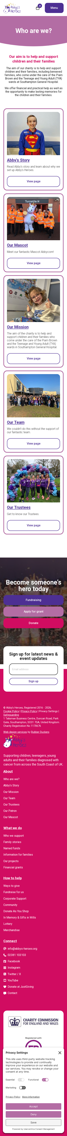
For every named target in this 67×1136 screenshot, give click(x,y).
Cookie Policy (11, 711)
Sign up (33, 681)
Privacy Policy (29, 711)
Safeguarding (11, 714)
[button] (54, 8)
